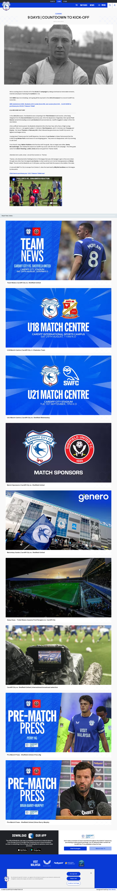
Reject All (73, 878)
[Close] (91, 873)
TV (77, 5)
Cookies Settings (73, 883)
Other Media (112, 889)
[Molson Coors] (70, 863)
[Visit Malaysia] (35, 863)
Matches (83, 5)
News (92, 5)
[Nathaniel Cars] (58, 863)
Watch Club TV (100, 848)
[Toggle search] (109, 5)
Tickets (52, 1)
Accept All (73, 874)
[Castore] (47, 863)
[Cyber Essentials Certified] (81, 863)
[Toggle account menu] (114, 5)
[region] (51, 878)
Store (65, 1)
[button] (6, 879)
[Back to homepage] (6, 6)
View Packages (75, 848)
